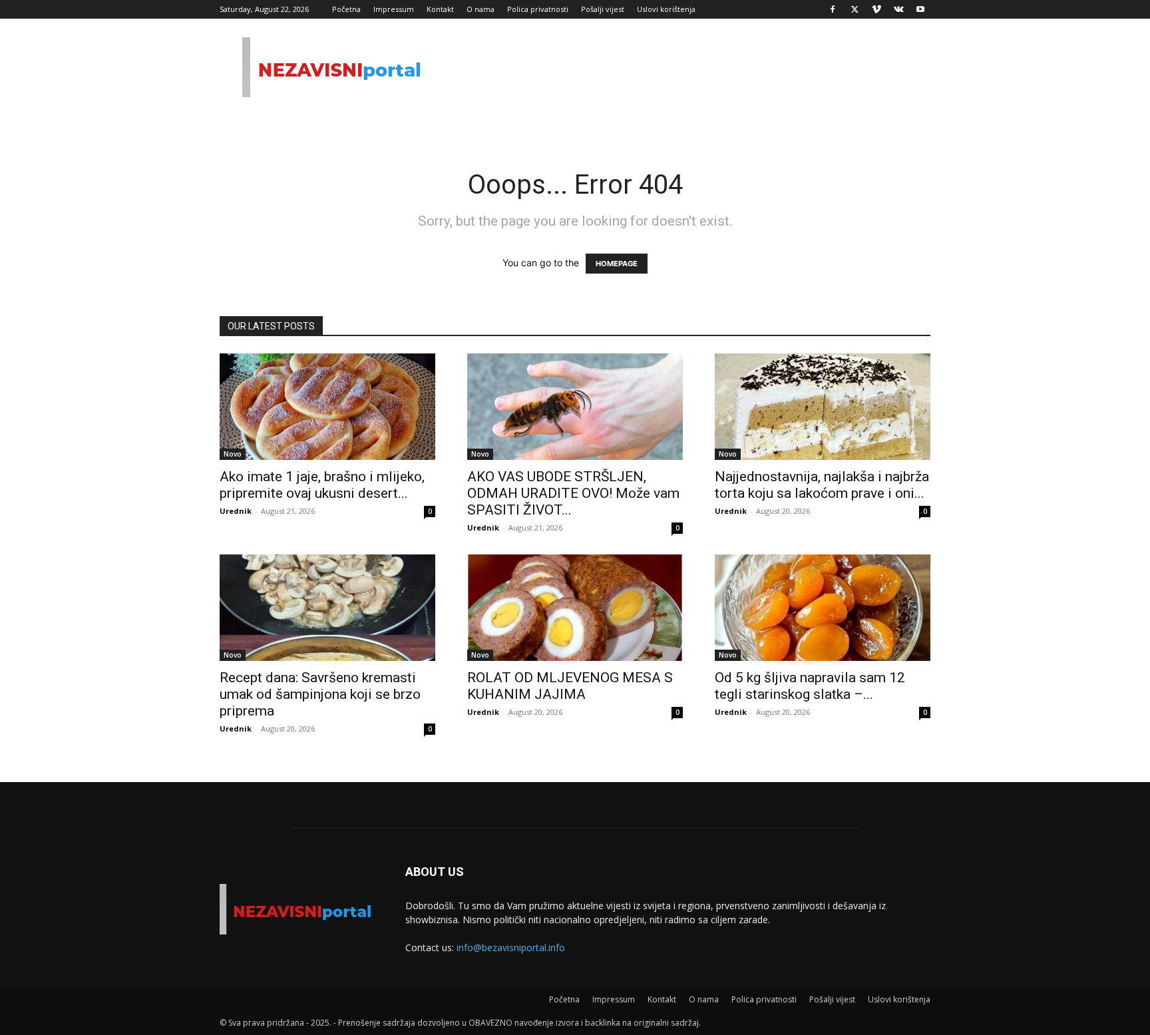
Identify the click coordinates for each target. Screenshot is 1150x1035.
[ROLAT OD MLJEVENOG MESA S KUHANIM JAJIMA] (575, 607)
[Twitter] (854, 9)
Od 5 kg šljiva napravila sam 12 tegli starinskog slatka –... (810, 686)
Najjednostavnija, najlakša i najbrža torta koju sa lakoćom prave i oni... (822, 485)
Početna (346, 9)
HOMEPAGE (617, 263)
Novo (233, 454)
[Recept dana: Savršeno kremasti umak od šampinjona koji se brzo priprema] (327, 607)
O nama (480, 9)
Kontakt (440, 9)
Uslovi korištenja (666, 9)
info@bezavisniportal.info (511, 947)
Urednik (236, 511)
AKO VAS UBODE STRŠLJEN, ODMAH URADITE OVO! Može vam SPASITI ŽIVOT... (573, 493)
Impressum (393, 9)
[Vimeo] (876, 9)
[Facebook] (833, 9)
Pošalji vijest (602, 9)
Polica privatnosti (537, 9)
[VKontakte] (898, 9)
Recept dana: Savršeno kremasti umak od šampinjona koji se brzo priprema (320, 694)
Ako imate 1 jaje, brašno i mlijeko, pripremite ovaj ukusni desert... (322, 485)
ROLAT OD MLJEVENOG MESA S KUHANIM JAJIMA (570, 686)
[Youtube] (920, 9)
